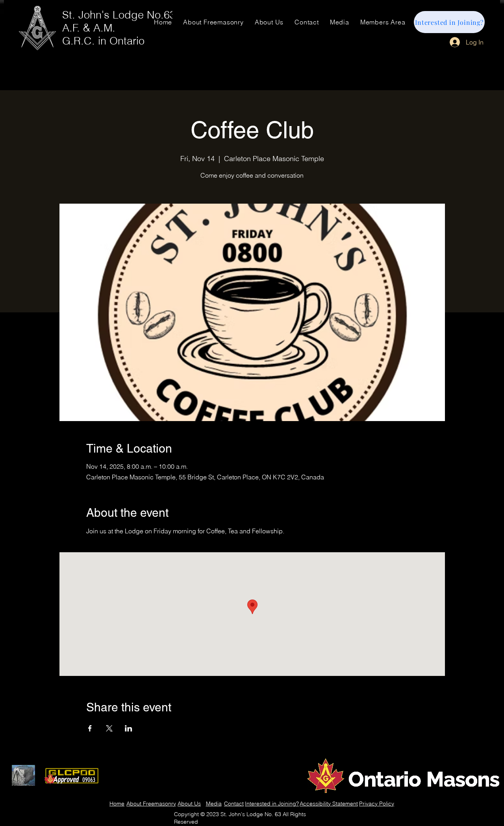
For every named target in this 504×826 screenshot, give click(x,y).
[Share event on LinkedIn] (128, 728)
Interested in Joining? (272, 803)
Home (116, 803)
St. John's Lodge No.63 (119, 14)
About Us (189, 803)
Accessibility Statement (329, 803)
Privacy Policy (376, 803)
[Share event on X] (109, 728)
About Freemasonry (151, 803)
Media (214, 803)
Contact (234, 803)
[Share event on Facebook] (90, 728)
